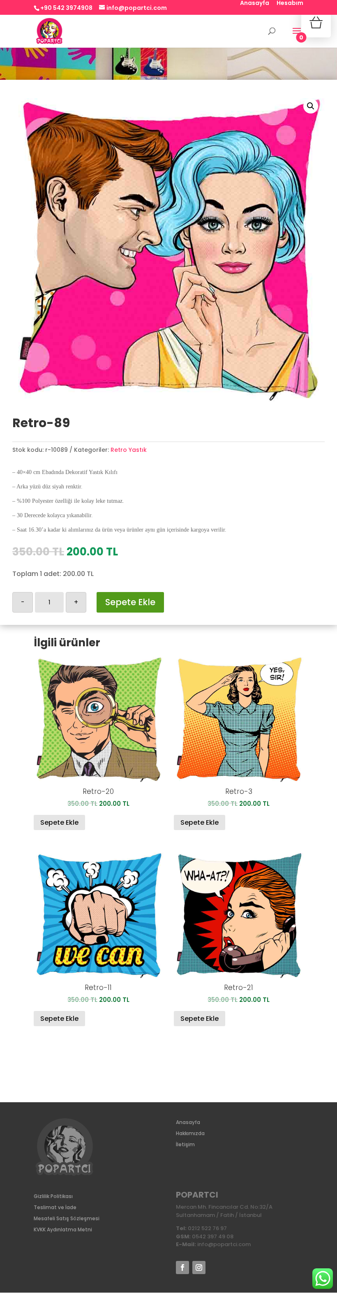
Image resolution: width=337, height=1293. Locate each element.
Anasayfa (254, 3)
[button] (310, 106)
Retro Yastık (129, 450)
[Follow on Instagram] (198, 1267)
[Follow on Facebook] (182, 1267)
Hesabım (290, 3)
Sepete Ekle (130, 602)
